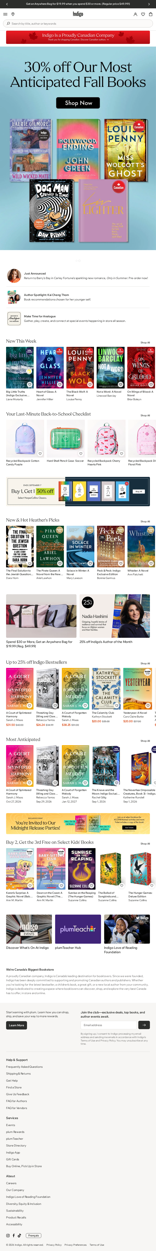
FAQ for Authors (16, 1101)
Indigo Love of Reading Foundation (28, 1197)
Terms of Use (97, 1244)
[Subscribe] (144, 1025)
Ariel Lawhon (44, 578)
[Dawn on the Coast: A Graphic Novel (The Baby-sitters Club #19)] (51, 869)
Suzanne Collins (77, 900)
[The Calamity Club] (106, 689)
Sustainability (15, 1210)
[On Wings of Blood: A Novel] (141, 367)
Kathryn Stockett (102, 716)
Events (10, 1125)
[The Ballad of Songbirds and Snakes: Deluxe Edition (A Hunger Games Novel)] (112, 869)
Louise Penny (74, 399)
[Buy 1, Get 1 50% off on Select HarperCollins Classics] (78, 491)
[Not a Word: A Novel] (111, 367)
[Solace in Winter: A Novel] (81, 546)
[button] (5, 14)
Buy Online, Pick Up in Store (24, 1166)
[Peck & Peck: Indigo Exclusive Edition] (111, 546)
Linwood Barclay (106, 395)
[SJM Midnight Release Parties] (78, 823)
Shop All (145, 342)
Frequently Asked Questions (24, 1066)
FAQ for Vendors (16, 1108)
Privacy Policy (53, 1244)
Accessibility (14, 1224)
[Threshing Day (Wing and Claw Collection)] (47, 689)
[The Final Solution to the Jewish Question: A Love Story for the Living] (20, 546)
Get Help (12, 1080)
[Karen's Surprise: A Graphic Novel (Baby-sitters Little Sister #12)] (20, 869)
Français (33, 1235)
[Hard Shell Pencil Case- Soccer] (66, 439)
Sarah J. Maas (14, 720)
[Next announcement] (149, 4)
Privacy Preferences (75, 1244)
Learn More (16, 1025)
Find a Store (13, 1087)
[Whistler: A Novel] (141, 546)
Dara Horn (12, 578)
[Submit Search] (8, 23)
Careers (11, 1183)
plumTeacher (14, 1138)
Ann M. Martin (14, 900)
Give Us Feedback (17, 1094)
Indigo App (13, 1152)
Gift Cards (12, 1159)
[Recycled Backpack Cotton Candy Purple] (25, 439)
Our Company (15, 1190)
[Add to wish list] (30, 384)
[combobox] (81, 24)
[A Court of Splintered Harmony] (19, 689)
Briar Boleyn (134, 399)
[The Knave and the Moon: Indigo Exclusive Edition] (106, 766)
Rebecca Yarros (45, 720)
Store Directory (16, 1145)
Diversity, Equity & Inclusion (23, 1204)
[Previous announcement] (7, 4)
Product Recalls (16, 1217)
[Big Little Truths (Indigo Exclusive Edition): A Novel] (20, 367)
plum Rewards (15, 1132)
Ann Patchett (135, 574)
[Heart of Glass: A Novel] (50, 367)
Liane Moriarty (14, 399)
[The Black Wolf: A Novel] (80, 367)
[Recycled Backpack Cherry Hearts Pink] (107, 439)
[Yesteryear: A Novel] (137, 689)
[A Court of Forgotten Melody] (75, 689)
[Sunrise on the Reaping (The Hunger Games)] (82, 869)
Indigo (18, 1244)
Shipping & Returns (18, 1073)
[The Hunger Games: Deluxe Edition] (142, 869)
